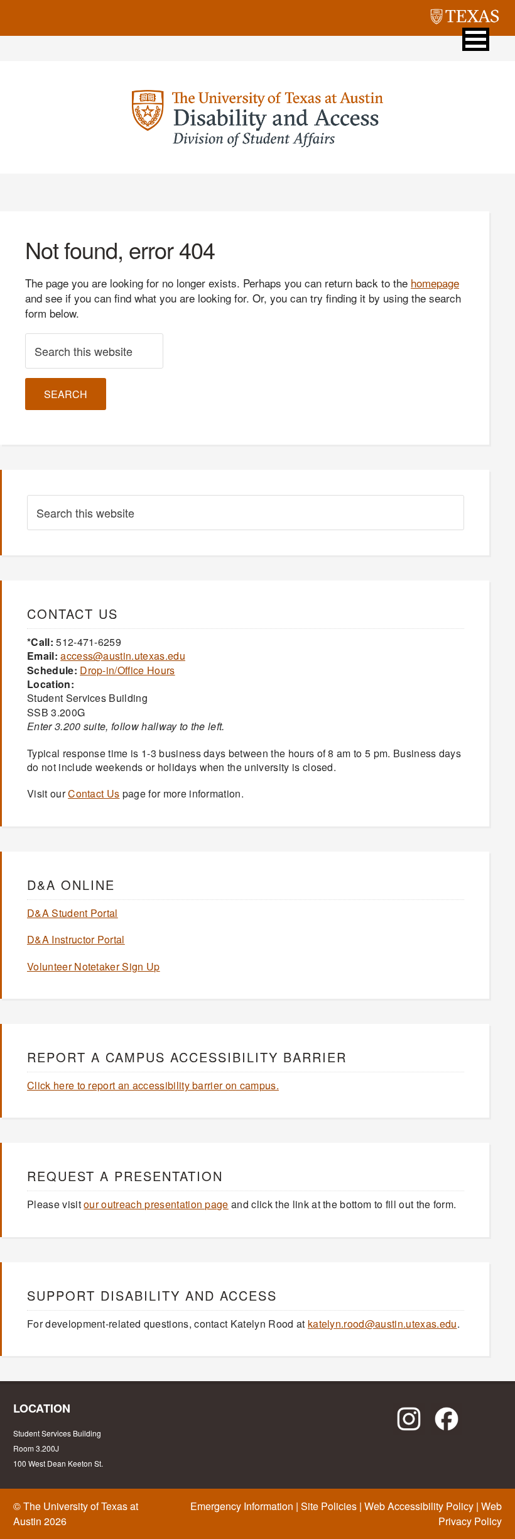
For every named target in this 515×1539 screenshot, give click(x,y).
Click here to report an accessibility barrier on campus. (153, 1085)
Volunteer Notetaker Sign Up (93, 966)
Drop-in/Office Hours (127, 670)
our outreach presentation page (156, 1204)
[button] (475, 39)
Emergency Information (241, 1506)
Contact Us (93, 793)
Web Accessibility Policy (419, 1506)
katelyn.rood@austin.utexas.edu (382, 1323)
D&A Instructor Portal (76, 939)
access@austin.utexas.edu (122, 655)
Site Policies (329, 1506)
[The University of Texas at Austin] (465, 18)
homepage (435, 283)
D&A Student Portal (72, 913)
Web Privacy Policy (470, 1513)
